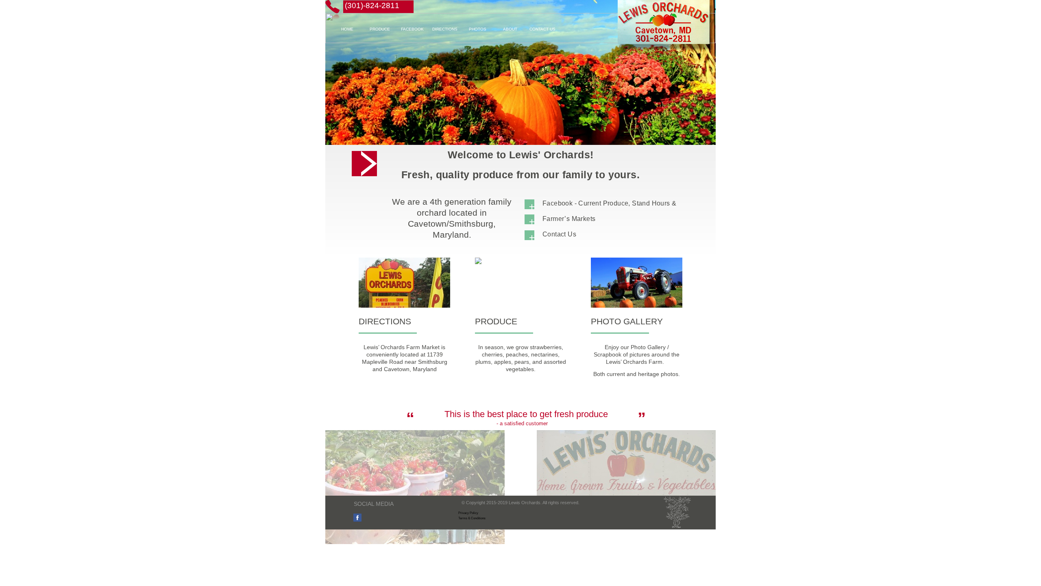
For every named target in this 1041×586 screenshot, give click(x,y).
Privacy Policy (468, 513)
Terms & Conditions (472, 518)
